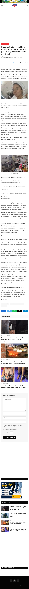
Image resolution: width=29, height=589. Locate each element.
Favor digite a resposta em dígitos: (10, 429)
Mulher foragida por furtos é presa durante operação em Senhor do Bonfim (18, 515)
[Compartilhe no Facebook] (5, 62)
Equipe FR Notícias (23, 585)
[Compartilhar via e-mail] (21, 62)
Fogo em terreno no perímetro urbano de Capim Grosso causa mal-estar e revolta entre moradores (18, 522)
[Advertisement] (14, 26)
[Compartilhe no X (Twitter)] (13, 62)
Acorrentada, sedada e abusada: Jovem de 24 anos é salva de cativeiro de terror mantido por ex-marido (18, 529)
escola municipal (5, 303)
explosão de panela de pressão (16, 303)
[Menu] (2, 5)
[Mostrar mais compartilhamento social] (26, 62)
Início (2, 9)
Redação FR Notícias (8, 57)
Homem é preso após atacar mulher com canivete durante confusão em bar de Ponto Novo (18, 508)
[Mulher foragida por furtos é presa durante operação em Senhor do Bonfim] (5, 515)
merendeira (4, 305)
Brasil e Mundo (5, 43)
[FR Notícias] (14, 5)
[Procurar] (27, 5)
